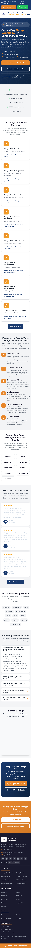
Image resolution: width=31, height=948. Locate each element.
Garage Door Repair (11, 149)
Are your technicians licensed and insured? (14, 698)
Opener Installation (21, 876)
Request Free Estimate (15, 69)
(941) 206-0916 (10, 7)
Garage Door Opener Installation (12, 218)
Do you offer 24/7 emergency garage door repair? (12, 677)
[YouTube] (10, 858)
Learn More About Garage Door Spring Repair (13, 179)
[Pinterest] (25, 858)
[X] (21, 858)
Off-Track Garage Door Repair (15, 310)
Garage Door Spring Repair (14, 171)
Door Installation (20, 883)
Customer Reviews (6, 918)
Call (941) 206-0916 (16, 63)
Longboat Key (23, 473)
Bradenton (8, 462)
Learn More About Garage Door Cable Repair (13, 247)
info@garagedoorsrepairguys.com (13, 852)
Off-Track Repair (21, 880)
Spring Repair (20, 873)
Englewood (8, 467)
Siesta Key (8, 479)
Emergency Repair (6, 883)
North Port (23, 462)
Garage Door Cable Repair (14, 241)
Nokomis (8, 473)
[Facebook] (2, 858)
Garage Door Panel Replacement (11, 287)
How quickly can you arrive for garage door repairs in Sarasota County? (13, 649)
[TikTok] (14, 858)
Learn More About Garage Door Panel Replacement (13, 295)
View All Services (15, 326)
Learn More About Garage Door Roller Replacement (13, 271)
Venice (22, 456)
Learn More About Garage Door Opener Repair (13, 202)
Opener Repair (5, 876)
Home (3, 915)
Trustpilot (16, 862)
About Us (19, 915)
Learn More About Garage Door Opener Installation (13, 225)
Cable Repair (5, 880)
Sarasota (8, 456)
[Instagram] (6, 858)
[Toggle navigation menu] (28, 13)
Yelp (10, 862)
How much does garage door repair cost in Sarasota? (14, 684)
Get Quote (24, 7)
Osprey (22, 467)
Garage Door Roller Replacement (11, 263)
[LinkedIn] (18, 858)
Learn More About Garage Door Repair (13, 155)
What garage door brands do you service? (13, 691)
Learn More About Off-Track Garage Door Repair (15, 317)
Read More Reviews (15, 582)
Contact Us (19, 918)
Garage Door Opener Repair (14, 195)
